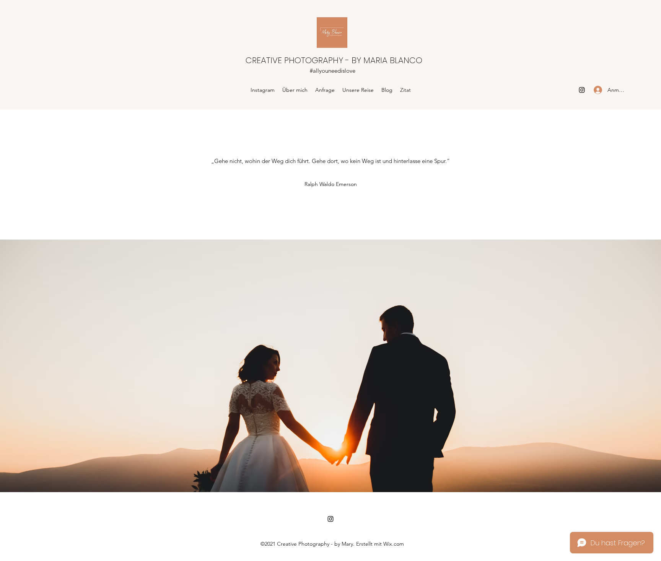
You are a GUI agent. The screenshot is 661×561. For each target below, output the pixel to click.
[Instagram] (582, 90)
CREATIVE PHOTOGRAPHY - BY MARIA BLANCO (334, 60)
